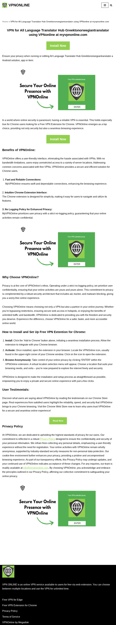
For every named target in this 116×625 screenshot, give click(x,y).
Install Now (58, 45)
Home (5, 21)
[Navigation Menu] (104, 5)
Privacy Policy (47, 439)
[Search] (111, 5)
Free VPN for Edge (12, 599)
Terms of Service (11, 616)
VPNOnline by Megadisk (15, 622)
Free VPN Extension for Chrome (19, 605)
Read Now (58, 420)
